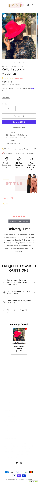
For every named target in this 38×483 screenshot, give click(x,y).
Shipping (4, 84)
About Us (7, 388)
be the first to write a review (19, 221)
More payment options (19, 127)
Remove (26, 329)
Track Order (8, 403)
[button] (4, 5)
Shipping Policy (9, 416)
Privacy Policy (9, 426)
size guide (17, 149)
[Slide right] (23, 62)
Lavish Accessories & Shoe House (21, 479)
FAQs (6, 398)
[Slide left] (14, 62)
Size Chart (6, 97)
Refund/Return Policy (12, 421)
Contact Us (8, 393)
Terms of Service (10, 430)
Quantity (5, 104)
